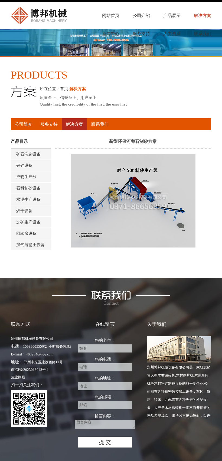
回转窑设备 (26, 233)
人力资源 (172, 33)
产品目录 (19, 141)
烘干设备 (24, 211)
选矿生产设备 (28, 222)
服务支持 (141, 33)
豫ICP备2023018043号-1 (30, 370)
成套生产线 (26, 177)
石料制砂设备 (28, 188)
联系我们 (202, 33)
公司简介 (23, 124)
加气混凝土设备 (30, 245)
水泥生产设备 (28, 199)
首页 (64, 89)
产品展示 (172, 15)
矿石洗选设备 (28, 154)
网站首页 (110, 15)
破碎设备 (24, 165)
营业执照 (18, 377)
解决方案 (202, 15)
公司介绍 (141, 15)
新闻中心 (110, 33)
